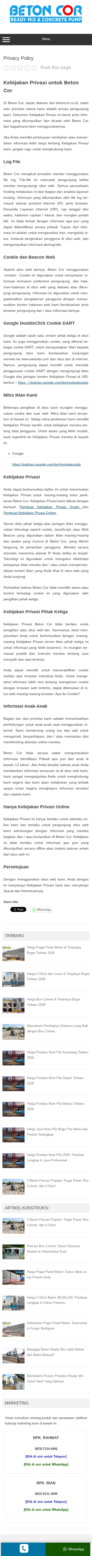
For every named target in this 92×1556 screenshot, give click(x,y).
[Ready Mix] (46, 23)
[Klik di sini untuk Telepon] (46, 1456)
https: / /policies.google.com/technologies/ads (53, 382)
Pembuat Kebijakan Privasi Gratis (51, 507)
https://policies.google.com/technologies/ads (46, 464)
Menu (46, 39)
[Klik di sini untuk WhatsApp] (46, 1464)
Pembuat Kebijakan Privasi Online (30, 513)
